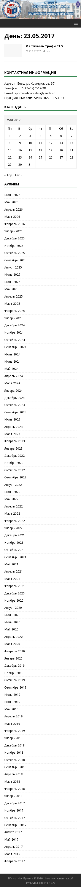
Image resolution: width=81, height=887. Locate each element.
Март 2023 (12, 434)
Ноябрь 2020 (13, 600)
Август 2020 (13, 608)
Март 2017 (12, 854)
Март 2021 (12, 579)
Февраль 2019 (14, 731)
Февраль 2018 (14, 789)
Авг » (18, 175)
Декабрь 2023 (14, 398)
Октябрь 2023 (14, 405)
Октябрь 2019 (14, 680)
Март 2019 (12, 724)
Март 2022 (12, 513)
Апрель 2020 (13, 637)
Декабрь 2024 (14, 325)
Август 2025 (13, 267)
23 (20, 157)
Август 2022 (13, 485)
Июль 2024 (12, 354)
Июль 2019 (12, 694)
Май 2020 (11, 629)
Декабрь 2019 (14, 665)
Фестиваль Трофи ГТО (44, 46)
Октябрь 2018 (14, 760)
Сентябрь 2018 (15, 767)
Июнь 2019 (12, 702)
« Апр (8, 175)
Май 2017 (11, 839)
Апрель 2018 (13, 774)
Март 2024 (12, 383)
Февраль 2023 (14, 441)
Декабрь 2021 (14, 535)
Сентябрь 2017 (15, 825)
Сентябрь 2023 (15, 412)
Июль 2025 (12, 274)
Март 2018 (12, 781)
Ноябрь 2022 (13, 463)
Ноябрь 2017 (13, 810)
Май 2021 (11, 564)
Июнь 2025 (12, 282)
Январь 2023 (13, 448)
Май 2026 (11, 202)
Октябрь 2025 (14, 253)
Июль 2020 (12, 615)
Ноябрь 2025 (13, 246)
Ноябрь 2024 (13, 332)
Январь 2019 (13, 738)
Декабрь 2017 (14, 803)
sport (49, 51)
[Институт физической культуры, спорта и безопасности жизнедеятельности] (40, 16)
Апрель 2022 (13, 506)
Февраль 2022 (14, 521)
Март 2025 (12, 303)
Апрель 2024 (13, 376)
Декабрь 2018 (14, 745)
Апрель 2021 (13, 571)
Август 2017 (13, 832)
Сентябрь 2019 (15, 687)
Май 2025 (11, 289)
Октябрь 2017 (14, 818)
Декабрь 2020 (14, 593)
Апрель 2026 (13, 209)
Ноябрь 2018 (13, 752)
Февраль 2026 (14, 224)
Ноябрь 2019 (13, 673)
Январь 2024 (13, 390)
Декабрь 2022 (14, 455)
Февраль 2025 (14, 311)
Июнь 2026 (12, 195)
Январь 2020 (13, 658)
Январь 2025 (13, 318)
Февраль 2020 (14, 651)
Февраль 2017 (14, 861)
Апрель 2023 (13, 427)
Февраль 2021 (14, 586)
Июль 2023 (12, 419)
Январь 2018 (13, 796)
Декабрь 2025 (14, 238)
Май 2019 (11, 709)
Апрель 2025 (13, 296)
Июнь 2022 (12, 492)
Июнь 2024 (12, 361)
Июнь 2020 (12, 622)
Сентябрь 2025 (15, 260)
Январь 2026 (13, 231)
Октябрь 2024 (14, 340)
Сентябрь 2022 (15, 477)
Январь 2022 (13, 528)
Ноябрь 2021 (13, 542)
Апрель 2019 (13, 716)
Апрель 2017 (13, 846)
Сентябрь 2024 (15, 347)
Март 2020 (12, 644)
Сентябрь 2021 (15, 557)
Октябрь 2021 (14, 550)
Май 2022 (11, 499)
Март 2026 (12, 216)
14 (71, 143)
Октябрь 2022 (14, 470)
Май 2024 (11, 369)
